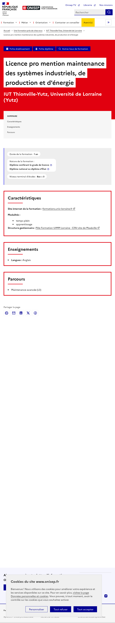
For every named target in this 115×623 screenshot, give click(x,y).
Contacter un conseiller (67, 22)
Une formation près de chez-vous (28, 30)
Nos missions (106, 4)
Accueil (7, 30)
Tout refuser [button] (61, 609)
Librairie (88, 4)
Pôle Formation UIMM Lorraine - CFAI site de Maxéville (66, 227)
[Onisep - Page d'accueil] (31, 8)
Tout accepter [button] (85, 609)
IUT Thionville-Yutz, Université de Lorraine (64, 30)
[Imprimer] (7, 313)
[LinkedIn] (21, 313)
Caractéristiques (14, 121)
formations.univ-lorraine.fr (57, 208)
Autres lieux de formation (75, 48)
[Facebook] (35, 313)
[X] (28, 313)
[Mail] (14, 313)
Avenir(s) (88, 22)
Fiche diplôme (46, 48)
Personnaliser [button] (36, 609)
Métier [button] (24, 22)
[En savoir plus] (51, 165)
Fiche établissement (20, 48)
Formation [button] (8, 22)
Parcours (11, 132)
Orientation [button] (41, 22)
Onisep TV (71, 4)
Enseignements (13, 126)
